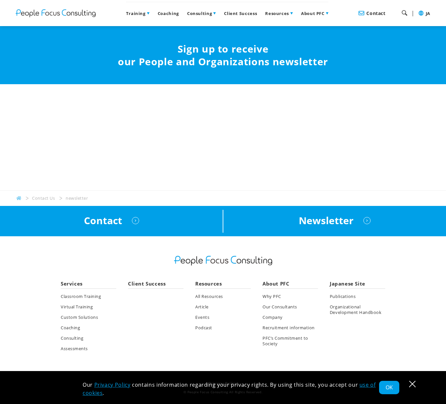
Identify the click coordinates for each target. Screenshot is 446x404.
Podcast (203, 328)
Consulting (199, 13)
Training (136, 13)
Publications (343, 296)
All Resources (209, 296)
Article (202, 307)
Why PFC (272, 296)
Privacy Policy (112, 384)
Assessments (74, 348)
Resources (277, 13)
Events (202, 317)
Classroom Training (81, 296)
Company (273, 317)
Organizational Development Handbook (355, 309)
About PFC (313, 13)
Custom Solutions (79, 317)
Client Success (240, 13)
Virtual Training (77, 307)
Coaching (168, 13)
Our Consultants (280, 307)
